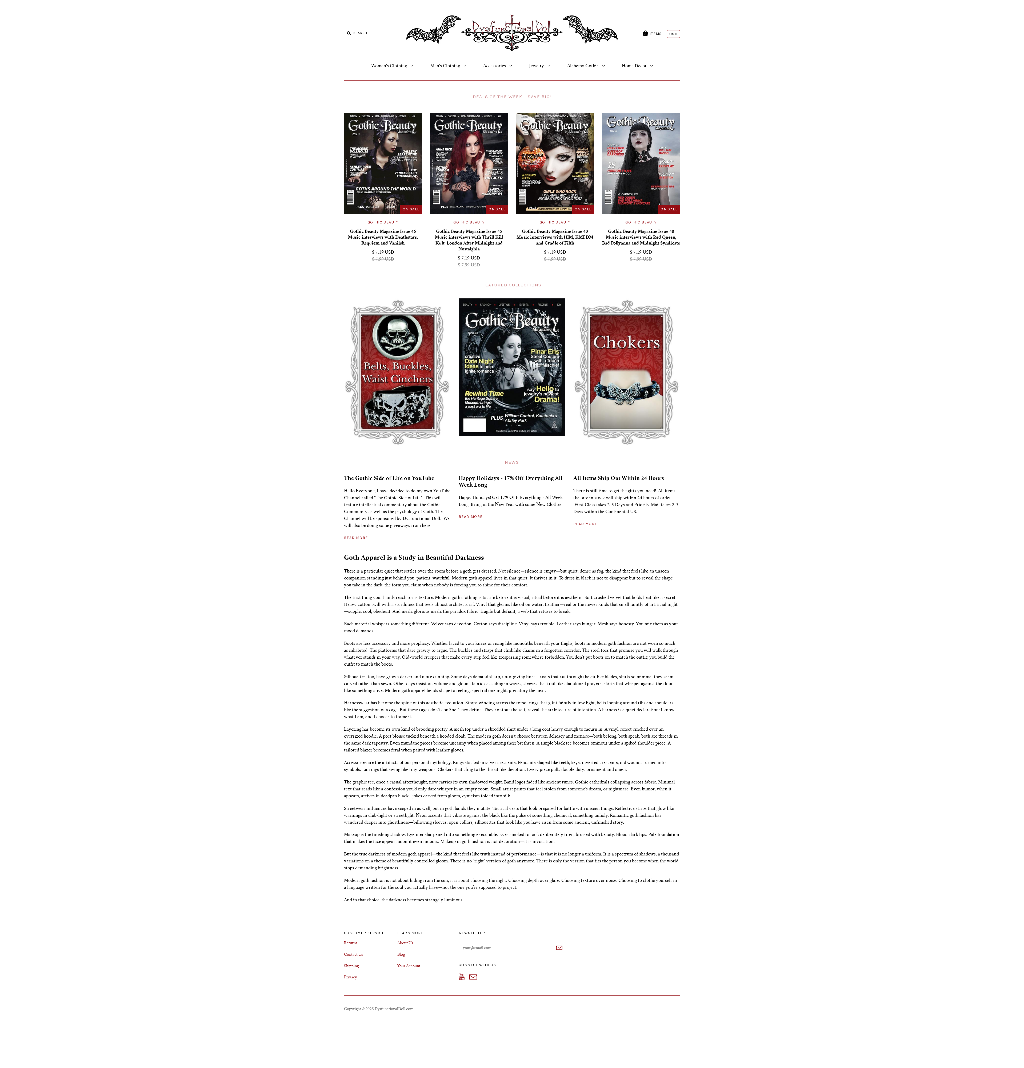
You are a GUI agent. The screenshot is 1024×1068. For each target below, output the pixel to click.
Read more (356, 537)
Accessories (495, 66)
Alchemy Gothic (583, 66)
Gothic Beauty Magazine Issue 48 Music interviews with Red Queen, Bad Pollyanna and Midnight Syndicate (641, 238)
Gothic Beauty (383, 222)
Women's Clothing (389, 66)
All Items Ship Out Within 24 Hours (618, 479)
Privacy (350, 977)
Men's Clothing (445, 66)
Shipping (351, 966)
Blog (401, 955)
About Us (405, 943)
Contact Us (353, 955)
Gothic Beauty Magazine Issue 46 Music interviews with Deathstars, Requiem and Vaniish (383, 238)
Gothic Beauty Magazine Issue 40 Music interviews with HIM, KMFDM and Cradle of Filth (555, 238)
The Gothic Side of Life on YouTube (389, 479)
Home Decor (635, 66)
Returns (350, 943)
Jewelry (537, 66)
